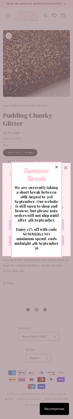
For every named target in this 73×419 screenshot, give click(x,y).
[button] (56, 167)
